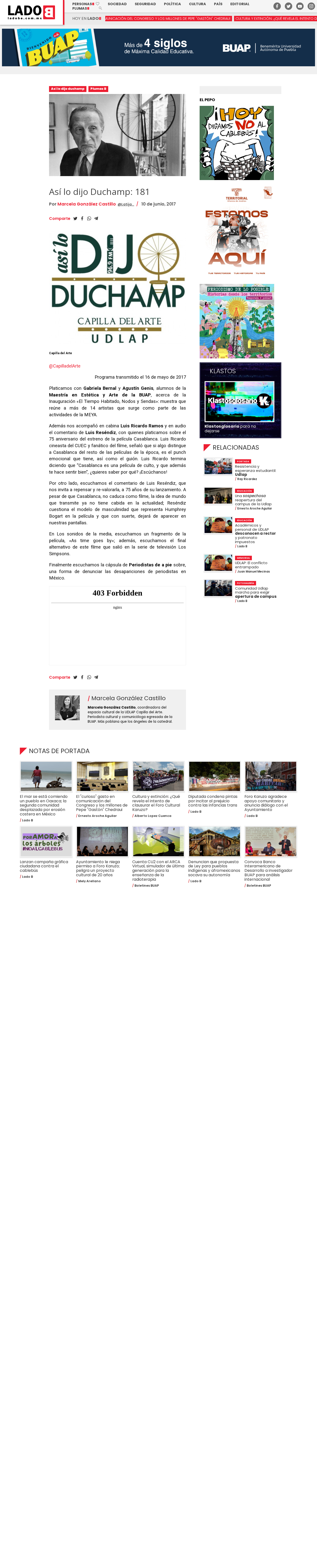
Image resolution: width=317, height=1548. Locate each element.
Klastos (223, 371)
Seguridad (145, 4)
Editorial (239, 4)
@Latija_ (126, 204)
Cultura (197, 4)
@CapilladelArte (64, 366)
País (218, 4)
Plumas (80, 8)
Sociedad (117, 4)
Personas (86, 4)
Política (172, 4)
